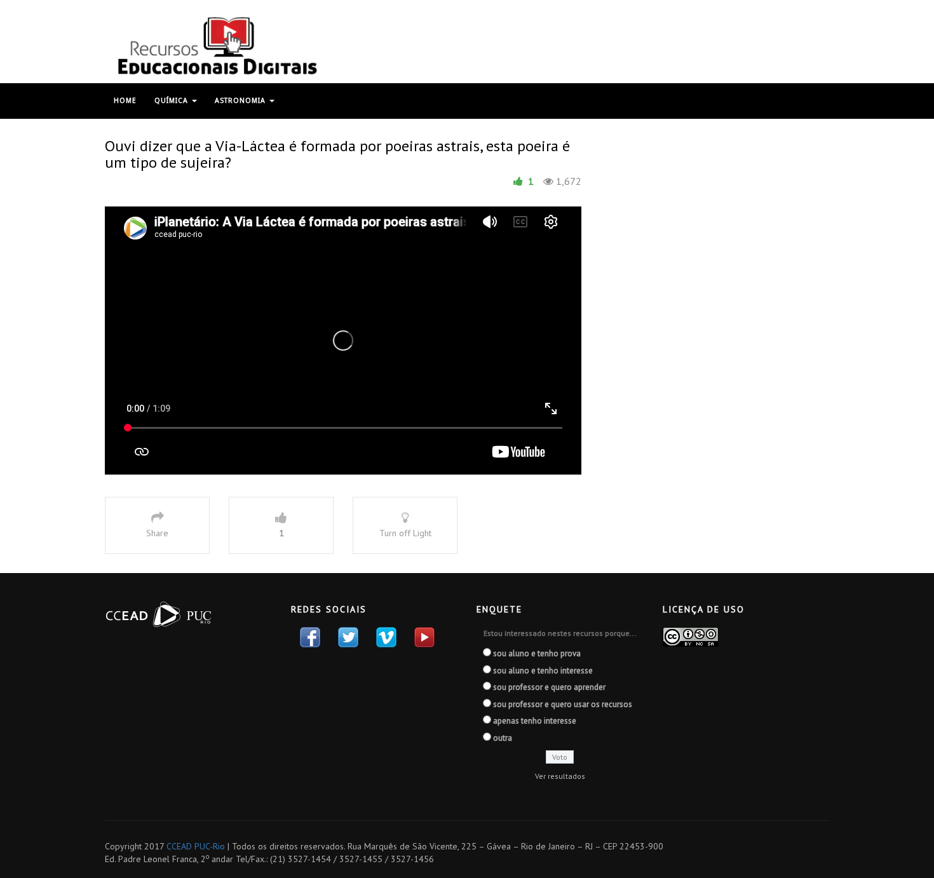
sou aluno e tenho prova (537, 653)
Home (125, 101)
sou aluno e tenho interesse (543, 670)
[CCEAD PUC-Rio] (216, 45)
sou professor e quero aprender (549, 687)
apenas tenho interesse (534, 720)
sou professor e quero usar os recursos (562, 704)
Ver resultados (560, 776)
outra (502, 738)
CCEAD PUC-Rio (195, 846)
